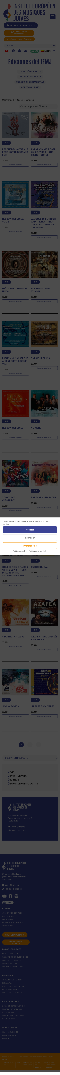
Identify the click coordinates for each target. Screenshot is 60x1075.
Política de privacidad (37, 551)
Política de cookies (20, 551)
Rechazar (30, 537)
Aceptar (30, 529)
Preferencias (30, 545)
